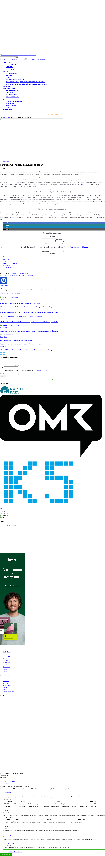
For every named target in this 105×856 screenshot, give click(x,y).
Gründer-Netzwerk (9, 88)
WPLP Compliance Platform (15, 852)
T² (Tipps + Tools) (12, 73)
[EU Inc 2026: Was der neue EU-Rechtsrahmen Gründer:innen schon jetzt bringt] (20, 344)
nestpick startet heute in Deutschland (19, 273)
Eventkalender (11, 105)
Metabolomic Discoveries (10, 263)
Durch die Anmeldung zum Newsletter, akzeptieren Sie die (54, 247)
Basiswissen (10, 75)
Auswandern (7, 86)
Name (52, 237)
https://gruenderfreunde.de (7, 288)
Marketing (8, 811)
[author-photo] (3, 283)
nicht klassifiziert (9, 843)
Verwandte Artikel (5, 294)
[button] (6, 222)
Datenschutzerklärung (79, 247)
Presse (5, 679)
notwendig (8, 792)
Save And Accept (6, 854)
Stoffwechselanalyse (8, 265)
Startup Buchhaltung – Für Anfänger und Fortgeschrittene (26, 84)
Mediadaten (6, 681)
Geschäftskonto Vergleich (15, 80)
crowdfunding (6, 259)
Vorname (59, 239)
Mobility (2, 299)
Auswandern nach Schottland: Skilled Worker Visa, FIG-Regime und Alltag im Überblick (29, 331)
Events (5, 99)
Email (45, 243)
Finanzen (6, 77)
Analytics (7, 826)
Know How (3, 346)
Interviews (9, 67)
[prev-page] (1, 353)
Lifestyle (5, 665)
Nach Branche (10, 69)
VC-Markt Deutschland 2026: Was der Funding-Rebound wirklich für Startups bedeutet (29, 322)
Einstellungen (8, 835)
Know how (6, 71)
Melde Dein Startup (12, 90)
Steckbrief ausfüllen (8, 691)
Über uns (6, 107)
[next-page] (4, 353)
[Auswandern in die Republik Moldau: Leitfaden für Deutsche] (9, 297)
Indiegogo (82, 184)
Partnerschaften (12, 95)
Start (1, 117)
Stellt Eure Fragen (12, 97)
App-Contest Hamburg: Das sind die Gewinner (21, 275)
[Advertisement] (11, 541)
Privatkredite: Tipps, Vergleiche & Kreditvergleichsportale (25, 82)
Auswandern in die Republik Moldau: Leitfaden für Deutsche (20, 303)
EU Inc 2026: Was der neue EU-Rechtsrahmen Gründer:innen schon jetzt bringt (26, 350)
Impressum (6, 783)
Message (45, 251)
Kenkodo (17, 182)
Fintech (5, 669)
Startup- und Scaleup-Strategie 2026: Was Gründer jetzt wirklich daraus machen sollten (29, 312)
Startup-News (11, 65)
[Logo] (12, 59)
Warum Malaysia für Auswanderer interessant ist (16, 340)
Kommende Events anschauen (8, 525)
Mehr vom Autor (15, 294)
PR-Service (9, 92)
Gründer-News (7, 62)
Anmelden (52, 253)
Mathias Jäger (4, 285)
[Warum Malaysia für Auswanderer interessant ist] (7, 335)
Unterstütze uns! (54, 114)
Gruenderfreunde (7, 267)
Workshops (10, 103)
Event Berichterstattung (14, 101)
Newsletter (6, 687)
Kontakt (5, 689)
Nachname (59, 241)
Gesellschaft (6, 667)
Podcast (5, 654)
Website (2, 374)
